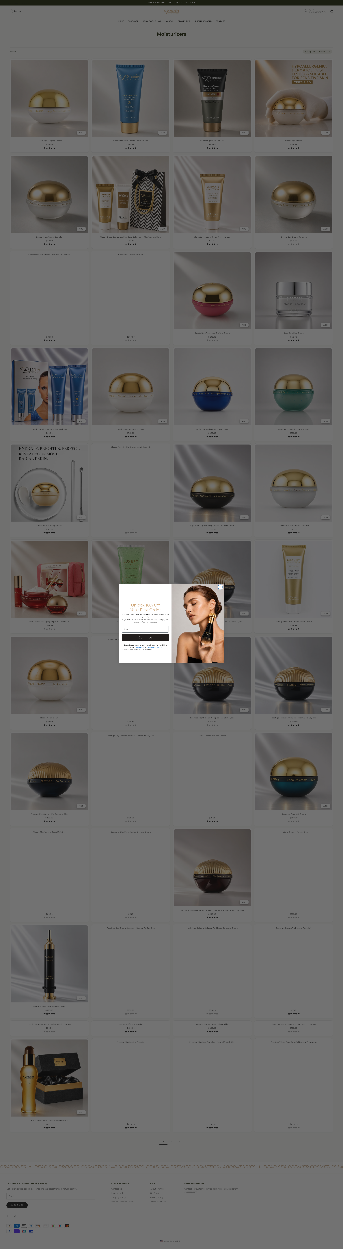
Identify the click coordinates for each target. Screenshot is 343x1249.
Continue (145, 637)
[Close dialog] (220, 587)
